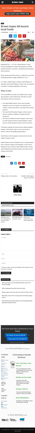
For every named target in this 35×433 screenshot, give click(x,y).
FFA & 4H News (16, 215)
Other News (5, 32)
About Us (4, 368)
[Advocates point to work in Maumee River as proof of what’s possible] (6, 212)
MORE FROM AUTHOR (8, 205)
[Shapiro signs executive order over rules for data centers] (29, 212)
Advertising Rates (4, 361)
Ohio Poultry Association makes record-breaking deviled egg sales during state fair (17, 301)
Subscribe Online (4, 375)
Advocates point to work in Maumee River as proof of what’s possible (16, 283)
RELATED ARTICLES (7, 203)
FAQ (3, 366)
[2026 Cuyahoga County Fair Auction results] (17, 212)
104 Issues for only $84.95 (17, 339)
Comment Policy (4, 379)
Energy (25, 215)
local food (8, 156)
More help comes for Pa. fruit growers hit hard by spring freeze (17, 296)
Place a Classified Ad (4, 372)
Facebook (4, 401)
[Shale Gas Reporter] (13, 421)
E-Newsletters (4, 407)
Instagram (5, 404)
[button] (32, 2)
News (2, 23)
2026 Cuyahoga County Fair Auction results (13, 288)
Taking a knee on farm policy (9, 176)
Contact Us (5, 370)
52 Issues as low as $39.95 (16, 335)
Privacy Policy (4, 364)
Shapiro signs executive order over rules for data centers (28, 219)
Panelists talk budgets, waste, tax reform (27, 177)
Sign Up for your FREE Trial (17, 14)
